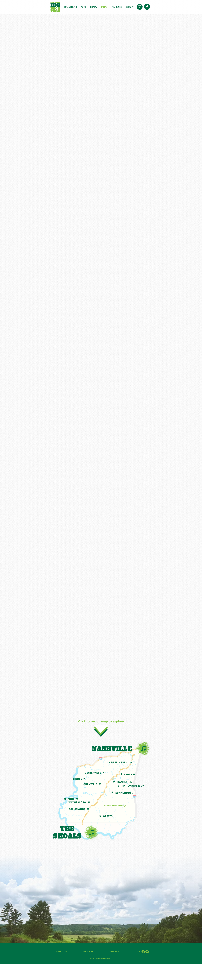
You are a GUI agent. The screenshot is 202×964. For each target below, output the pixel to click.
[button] (71, 7)
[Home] (143, 951)
